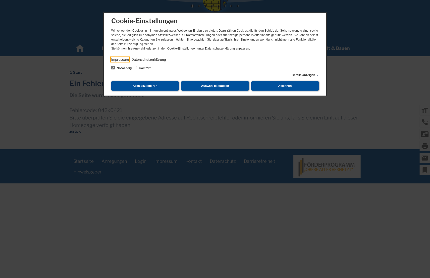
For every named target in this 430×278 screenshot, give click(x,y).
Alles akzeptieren (145, 86)
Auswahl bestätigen (215, 86)
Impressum (120, 59)
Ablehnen (285, 86)
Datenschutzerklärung (148, 59)
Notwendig (124, 68)
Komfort (144, 68)
